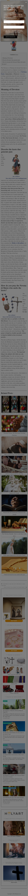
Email (5, 24)
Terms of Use (17, 30)
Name (5, 19)
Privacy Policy (7, 31)
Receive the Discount (10, 36)
